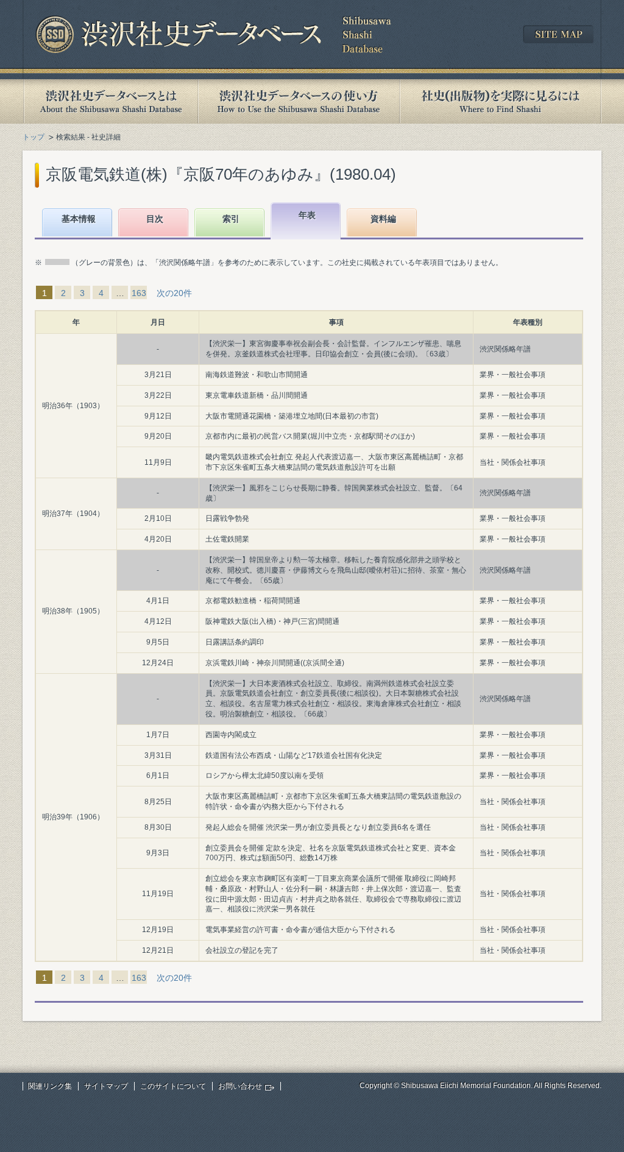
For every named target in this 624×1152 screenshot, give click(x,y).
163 (139, 293)
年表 (307, 215)
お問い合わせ (240, 1086)
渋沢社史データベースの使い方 (298, 101)
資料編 (383, 219)
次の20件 (174, 293)
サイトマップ (106, 1086)
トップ (33, 137)
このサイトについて (173, 1086)
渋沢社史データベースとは (110, 101)
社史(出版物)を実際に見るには (500, 101)
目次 (154, 219)
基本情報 (79, 219)
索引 (230, 219)
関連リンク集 (50, 1086)
